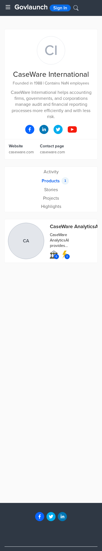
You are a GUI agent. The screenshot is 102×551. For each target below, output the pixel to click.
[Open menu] (8, 7)
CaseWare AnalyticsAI (75, 226)
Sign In (60, 8)
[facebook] (39, 516)
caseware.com (21, 152)
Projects (51, 198)
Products (54, 181)
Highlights (51, 206)
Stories (51, 190)
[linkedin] (62, 516)
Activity (51, 172)
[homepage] (31, 7)
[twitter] (51, 516)
